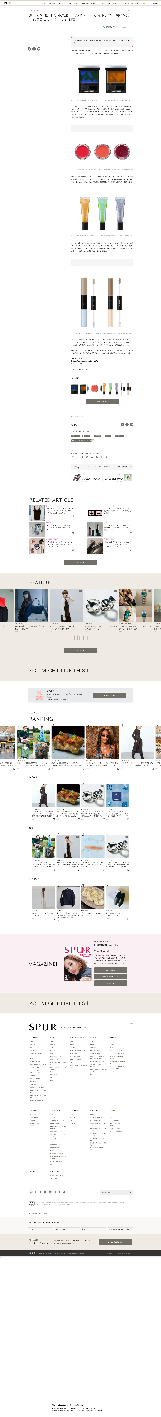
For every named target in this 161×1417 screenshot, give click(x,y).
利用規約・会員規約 (72, 1253)
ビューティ (80, 466)
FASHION (43, 3)
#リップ (87, 436)
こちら (70, 1204)
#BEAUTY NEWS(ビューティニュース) (81, 440)
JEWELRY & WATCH (64, 3)
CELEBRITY (95, 3)
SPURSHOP (81, 1253)
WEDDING (116, 3)
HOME (74, 466)
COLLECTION (105, 3)
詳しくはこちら (102, 1410)
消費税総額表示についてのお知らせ (38, 1213)
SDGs (143, 3)
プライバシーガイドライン (59, 1253)
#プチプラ (97, 436)
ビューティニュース (88, 466)
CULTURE (85, 3)
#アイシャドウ (75, 436)
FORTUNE (125, 3)
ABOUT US (42, 1253)
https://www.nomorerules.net (83, 361)
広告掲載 (48, 1253)
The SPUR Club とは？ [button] (110, 695)
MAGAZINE (135, 3)
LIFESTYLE (76, 3)
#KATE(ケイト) (119, 436)
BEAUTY (52, 3)
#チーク (108, 436)
